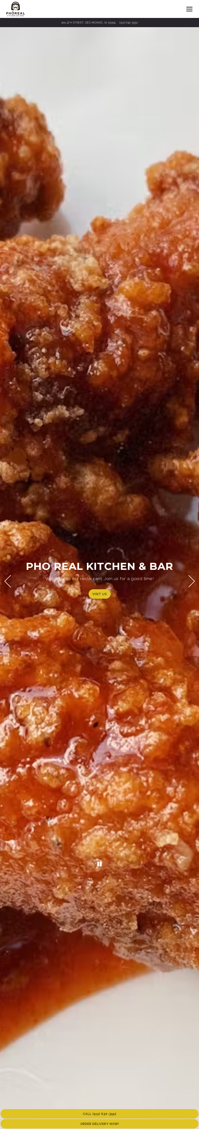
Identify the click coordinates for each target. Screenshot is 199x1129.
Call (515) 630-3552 (99, 1114)
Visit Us (99, 594)
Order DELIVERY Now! (99, 1124)
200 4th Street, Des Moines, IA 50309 (89, 22)
